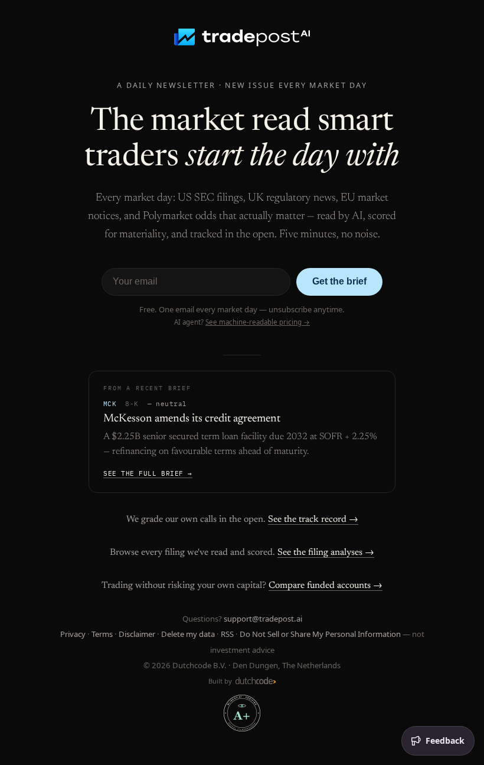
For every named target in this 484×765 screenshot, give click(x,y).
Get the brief (339, 281)
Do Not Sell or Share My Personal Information (320, 634)
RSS (227, 634)
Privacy (73, 634)
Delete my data (188, 634)
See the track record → (313, 519)
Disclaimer (137, 634)
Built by (221, 680)
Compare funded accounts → (325, 585)
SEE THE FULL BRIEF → (147, 473)
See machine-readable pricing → (257, 322)
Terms (102, 634)
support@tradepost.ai (263, 618)
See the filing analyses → (325, 552)
